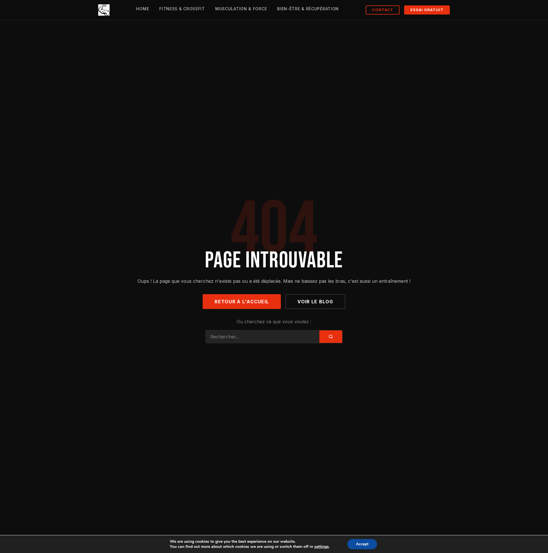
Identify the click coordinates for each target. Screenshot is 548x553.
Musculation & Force (241, 8)
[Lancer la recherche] (330, 336)
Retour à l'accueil (242, 301)
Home (142, 8)
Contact (382, 10)
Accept (362, 544)
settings (321, 546)
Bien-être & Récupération (308, 8)
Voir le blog (315, 301)
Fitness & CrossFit (182, 8)
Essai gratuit (427, 10)
